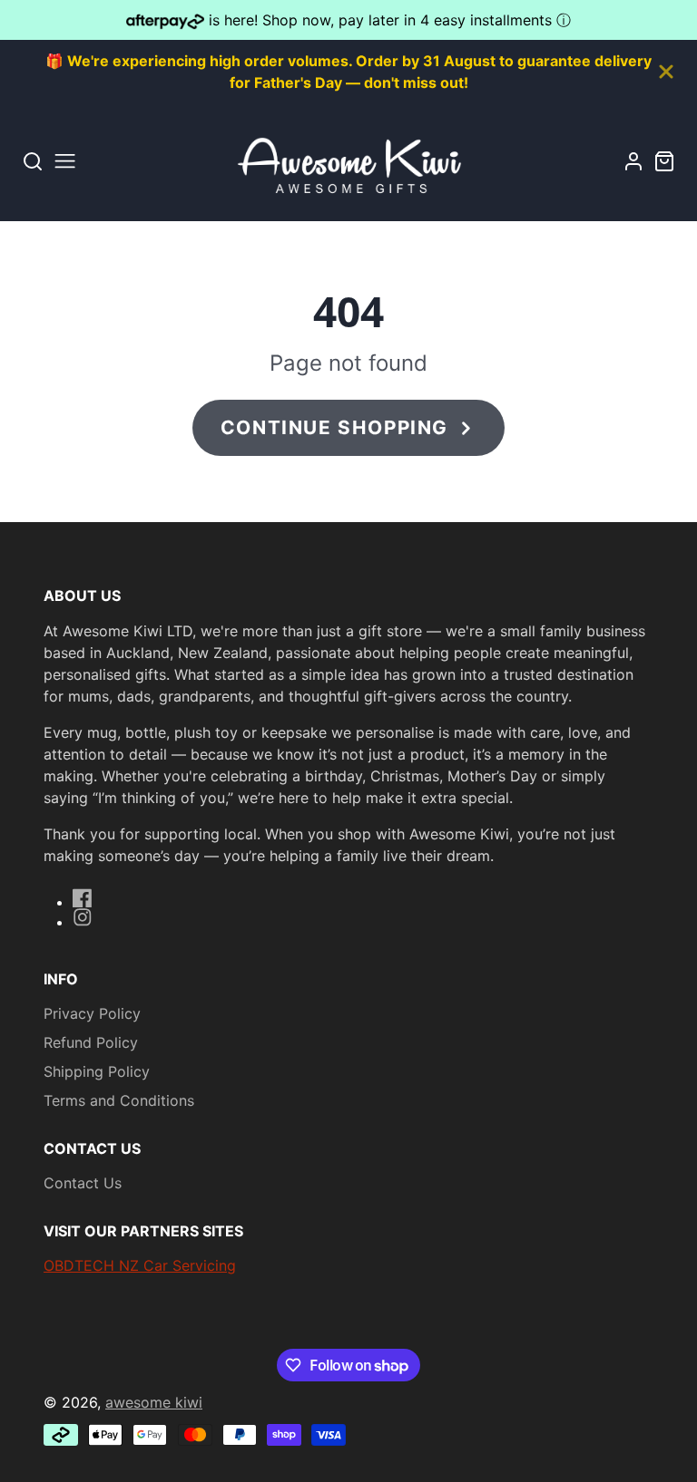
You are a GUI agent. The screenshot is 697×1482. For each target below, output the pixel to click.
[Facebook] (83, 898)
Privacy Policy (92, 1013)
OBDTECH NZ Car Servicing (140, 1265)
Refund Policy (91, 1042)
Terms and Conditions (119, 1100)
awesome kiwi (153, 1402)
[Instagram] (83, 917)
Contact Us (83, 1183)
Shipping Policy (97, 1071)
